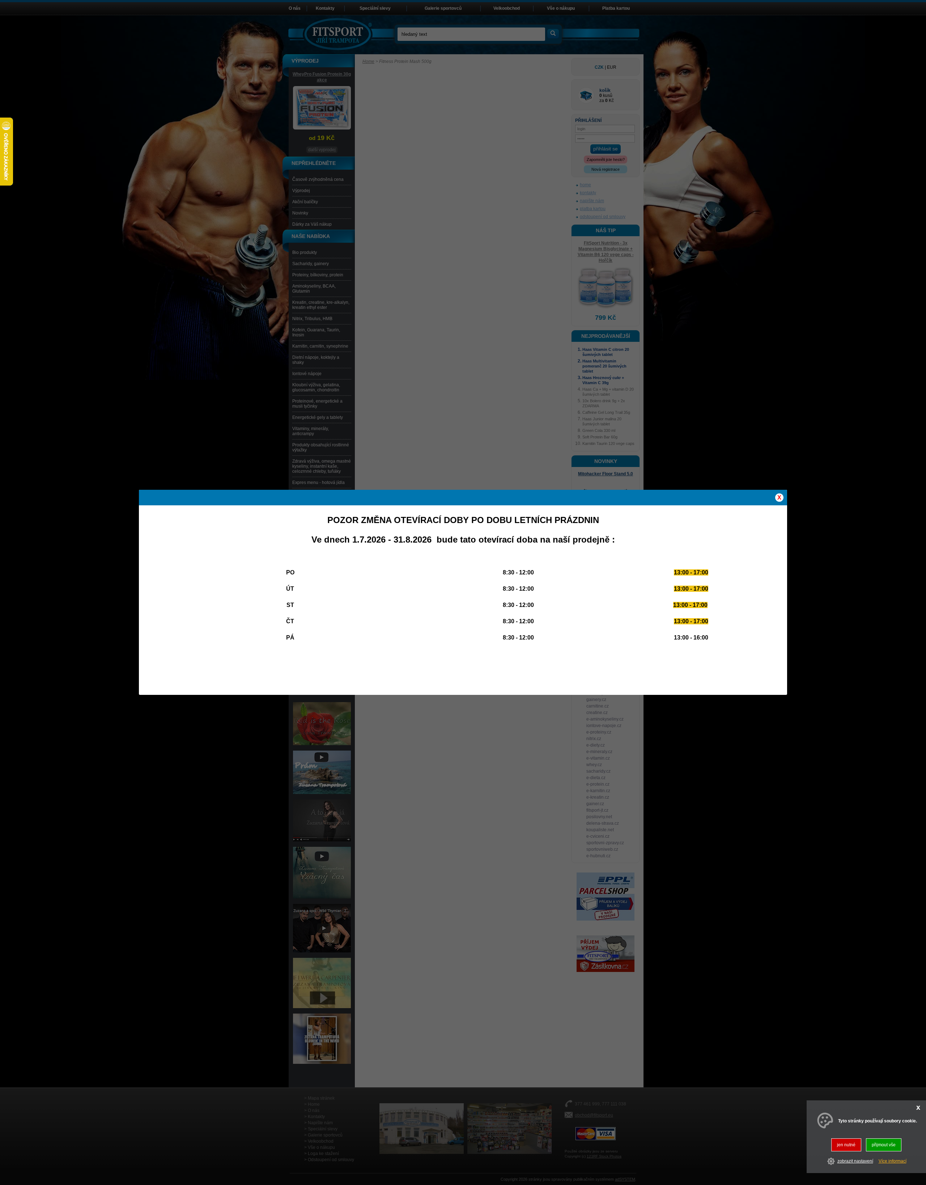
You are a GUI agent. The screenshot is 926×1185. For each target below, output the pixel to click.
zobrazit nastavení (855, 1161)
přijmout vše (884, 1144)
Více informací (892, 1161)
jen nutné (846, 1144)
